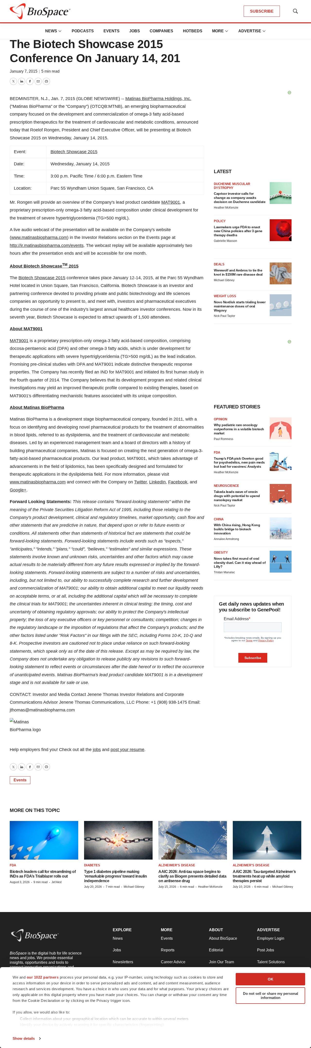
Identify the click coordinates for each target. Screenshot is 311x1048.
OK (270, 979)
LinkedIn (157, 482)
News (51, 31)
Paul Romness (223, 439)
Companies (161, 31)
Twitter (140, 482)
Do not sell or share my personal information (270, 995)
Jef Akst (56, 882)
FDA (217, 452)
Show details (24, 1038)
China (219, 519)
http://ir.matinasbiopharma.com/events (47, 245)
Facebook (177, 482)
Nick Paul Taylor (224, 316)
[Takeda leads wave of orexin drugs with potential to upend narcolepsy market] (281, 495)
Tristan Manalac (224, 572)
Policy (220, 221)
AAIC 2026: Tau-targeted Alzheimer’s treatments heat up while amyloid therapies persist (264, 876)
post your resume (127, 749)
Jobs (134, 31)
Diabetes (92, 865)
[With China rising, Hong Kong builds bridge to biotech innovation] (281, 528)
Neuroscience (226, 486)
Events (112, 31)
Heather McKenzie (226, 207)
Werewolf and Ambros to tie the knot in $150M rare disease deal (238, 272)
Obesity (221, 552)
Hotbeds (192, 31)
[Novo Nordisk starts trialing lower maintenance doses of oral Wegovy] (281, 305)
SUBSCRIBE (262, 11)
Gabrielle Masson (225, 241)
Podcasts (83, 31)
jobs (97, 749)
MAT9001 (170, 202)
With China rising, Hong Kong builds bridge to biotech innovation (237, 529)
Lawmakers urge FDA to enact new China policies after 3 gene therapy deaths (238, 231)
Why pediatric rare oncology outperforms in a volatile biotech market (239, 429)
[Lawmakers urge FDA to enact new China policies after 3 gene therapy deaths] (281, 230)
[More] (60, 31)
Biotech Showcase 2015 (74, 151)
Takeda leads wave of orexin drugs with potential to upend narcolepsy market (237, 496)
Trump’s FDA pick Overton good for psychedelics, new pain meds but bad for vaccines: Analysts (239, 462)
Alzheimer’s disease (176, 865)
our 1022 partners (43, 977)
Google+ (18, 490)
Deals (219, 264)
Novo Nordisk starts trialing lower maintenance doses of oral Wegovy (239, 306)
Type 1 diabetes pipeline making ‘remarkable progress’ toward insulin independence (115, 876)
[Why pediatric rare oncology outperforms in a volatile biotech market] (281, 428)
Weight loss (225, 296)
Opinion (220, 419)
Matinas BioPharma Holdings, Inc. (158, 98)
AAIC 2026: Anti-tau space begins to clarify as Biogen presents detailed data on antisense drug (192, 876)
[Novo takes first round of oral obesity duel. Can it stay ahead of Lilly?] (281, 562)
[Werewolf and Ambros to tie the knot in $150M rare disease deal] (281, 273)
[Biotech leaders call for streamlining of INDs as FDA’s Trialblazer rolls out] (44, 840)
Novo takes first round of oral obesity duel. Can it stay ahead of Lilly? (240, 563)
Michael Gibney (224, 280)
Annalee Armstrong (226, 539)
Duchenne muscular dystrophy (232, 186)
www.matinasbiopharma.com (39, 237)
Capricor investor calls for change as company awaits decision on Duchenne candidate (239, 198)
